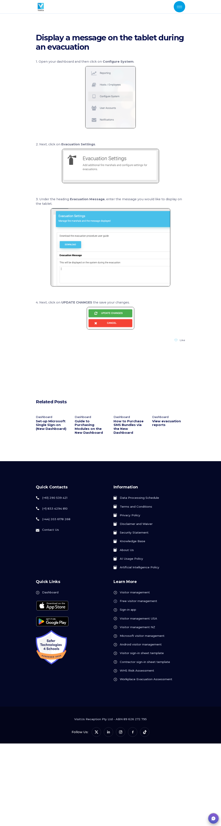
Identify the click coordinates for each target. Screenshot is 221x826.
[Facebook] (132, 732)
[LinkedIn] (108, 732)
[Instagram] (120, 732)
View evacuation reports (166, 423)
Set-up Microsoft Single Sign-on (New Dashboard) (51, 425)
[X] (96, 732)
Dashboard (44, 417)
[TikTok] (144, 732)
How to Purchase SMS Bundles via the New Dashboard (129, 427)
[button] (213, 818)
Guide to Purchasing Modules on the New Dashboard (89, 427)
